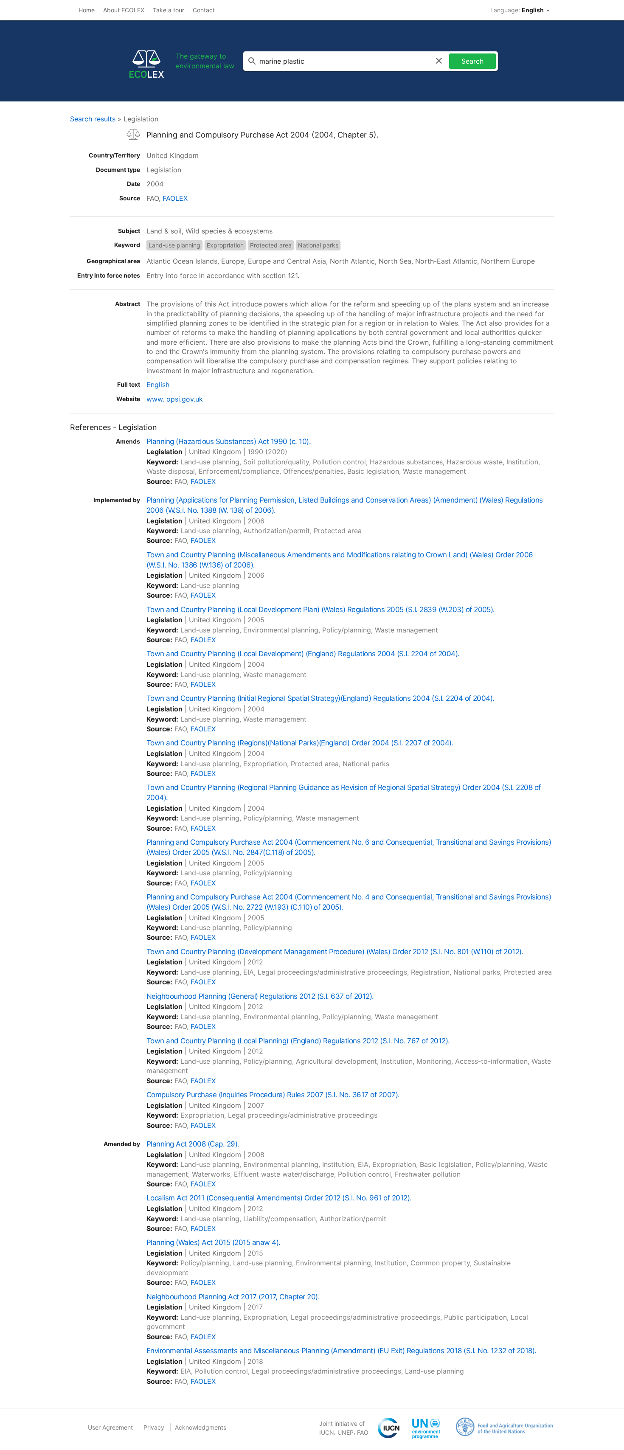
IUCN (326, 1432)
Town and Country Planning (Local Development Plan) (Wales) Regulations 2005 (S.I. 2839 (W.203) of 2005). (320, 609)
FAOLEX (175, 198)
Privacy (153, 1427)
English (157, 384)
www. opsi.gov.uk (174, 399)
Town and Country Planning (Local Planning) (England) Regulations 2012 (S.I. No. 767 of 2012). (298, 1041)
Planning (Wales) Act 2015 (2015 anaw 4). (213, 1242)
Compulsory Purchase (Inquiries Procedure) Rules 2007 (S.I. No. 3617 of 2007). (273, 1094)
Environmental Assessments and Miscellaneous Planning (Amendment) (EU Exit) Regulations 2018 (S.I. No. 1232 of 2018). (341, 1350)
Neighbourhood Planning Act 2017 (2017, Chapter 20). (233, 1297)
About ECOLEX (123, 10)
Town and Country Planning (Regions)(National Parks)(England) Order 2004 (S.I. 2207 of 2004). (299, 743)
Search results (92, 119)
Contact (204, 10)
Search (472, 61)
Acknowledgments (200, 1427)
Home (87, 10)
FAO (362, 1432)
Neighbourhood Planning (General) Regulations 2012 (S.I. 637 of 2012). (260, 996)
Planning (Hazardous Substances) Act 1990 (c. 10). (228, 441)
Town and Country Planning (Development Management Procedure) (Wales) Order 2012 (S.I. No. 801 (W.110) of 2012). (334, 951)
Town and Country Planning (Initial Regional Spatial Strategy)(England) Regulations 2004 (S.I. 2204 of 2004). (320, 698)
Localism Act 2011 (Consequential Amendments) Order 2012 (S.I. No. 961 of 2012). (279, 1198)
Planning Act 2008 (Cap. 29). (192, 1144)
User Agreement (110, 1427)
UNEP (345, 1432)
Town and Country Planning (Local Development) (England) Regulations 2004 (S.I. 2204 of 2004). (303, 653)
